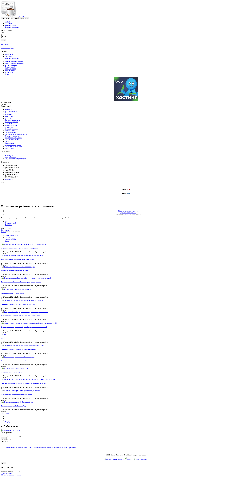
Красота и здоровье (11, 122)
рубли (7, 237)
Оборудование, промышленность (16, 134)
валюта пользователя (12, 235)
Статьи (7, 74)
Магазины (8, 23)
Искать (4, 438)
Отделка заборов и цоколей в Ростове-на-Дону (14, 270)
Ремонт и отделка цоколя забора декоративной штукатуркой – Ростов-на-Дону (23, 383)
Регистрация (5, 44)
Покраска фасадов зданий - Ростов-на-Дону (13, 406)
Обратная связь (22, 447)
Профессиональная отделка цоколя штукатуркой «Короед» (18, 259)
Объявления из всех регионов (11, 475)
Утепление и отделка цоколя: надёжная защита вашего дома (18, 349)
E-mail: (3, 32)
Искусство (8, 118)
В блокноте (8, 179)
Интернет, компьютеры (12, 120)
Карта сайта (9, 72)
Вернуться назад (6, 473)
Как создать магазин (11, 65)
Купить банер (9, 155)
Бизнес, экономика (11, 111)
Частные (8, 225)
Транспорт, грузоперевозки (14, 146)
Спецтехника (9, 143)
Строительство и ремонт (13, 145)
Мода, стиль (9, 127)
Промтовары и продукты (13, 138)
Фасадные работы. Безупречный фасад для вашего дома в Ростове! (20, 315)
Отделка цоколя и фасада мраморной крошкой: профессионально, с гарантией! (24, 327)
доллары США (10, 239)
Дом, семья (8, 115)
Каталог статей (10, 67)
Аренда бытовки (10, 157)
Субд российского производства (15, 158)
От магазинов (10, 223)
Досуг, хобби (9, 116)
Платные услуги (10, 69)
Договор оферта (10, 70)
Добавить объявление (12, 27)
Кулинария (8, 123)
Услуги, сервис (10, 148)
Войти (3, 40)
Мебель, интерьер (11, 125)
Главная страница (11, 447)
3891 (2, 338)
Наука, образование (11, 129)
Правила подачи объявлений (14, 63)
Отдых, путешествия (12, 136)
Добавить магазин (11, 25)
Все (7, 221)
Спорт (7, 141)
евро (7, 241)
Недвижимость (10, 130)
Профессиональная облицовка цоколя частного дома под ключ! (19, 248)
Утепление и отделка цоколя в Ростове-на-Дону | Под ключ (18, 304)
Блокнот (7, 22)
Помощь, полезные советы (14, 61)
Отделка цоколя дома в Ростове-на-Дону (12, 293)
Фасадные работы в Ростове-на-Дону (11, 372)
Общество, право (10, 132)
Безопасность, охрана (12, 113)
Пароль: (3, 36)
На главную (9, 54)
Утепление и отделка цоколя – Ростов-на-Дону (14, 360)
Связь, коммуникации (12, 139)
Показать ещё (5, 413)
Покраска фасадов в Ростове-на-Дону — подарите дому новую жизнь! (21, 282)
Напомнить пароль (7, 48)
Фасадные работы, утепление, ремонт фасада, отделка (16, 394)
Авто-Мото (8, 109)
